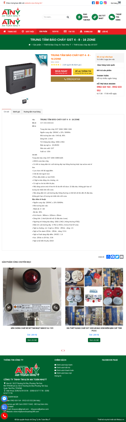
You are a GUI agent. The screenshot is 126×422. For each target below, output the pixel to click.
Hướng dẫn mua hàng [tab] (32, 112)
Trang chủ (12, 32)
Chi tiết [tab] (6, 112)
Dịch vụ (55, 31)
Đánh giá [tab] (16, 112)
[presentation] (61, 350)
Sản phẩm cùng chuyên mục (16, 262)
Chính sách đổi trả (63, 368)
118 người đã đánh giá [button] (72, 65)
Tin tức (71, 32)
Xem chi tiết (32, 340)
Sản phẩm (43, 31)
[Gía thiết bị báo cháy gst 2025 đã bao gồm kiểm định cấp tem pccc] (32, 297)
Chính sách (60, 360)
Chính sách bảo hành (64, 365)
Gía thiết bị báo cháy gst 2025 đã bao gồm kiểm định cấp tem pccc (32, 329)
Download (88, 32)
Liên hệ (105, 32)
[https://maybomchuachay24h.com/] (30, 45)
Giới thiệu (30, 32)
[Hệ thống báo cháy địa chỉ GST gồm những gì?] (94, 297)
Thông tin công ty (13, 360)
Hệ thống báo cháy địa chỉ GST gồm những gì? (94, 328)
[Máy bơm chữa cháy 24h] (11, 17)
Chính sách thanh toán (65, 370)
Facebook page (110, 360)
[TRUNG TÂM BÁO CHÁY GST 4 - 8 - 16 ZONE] (25, 101)
